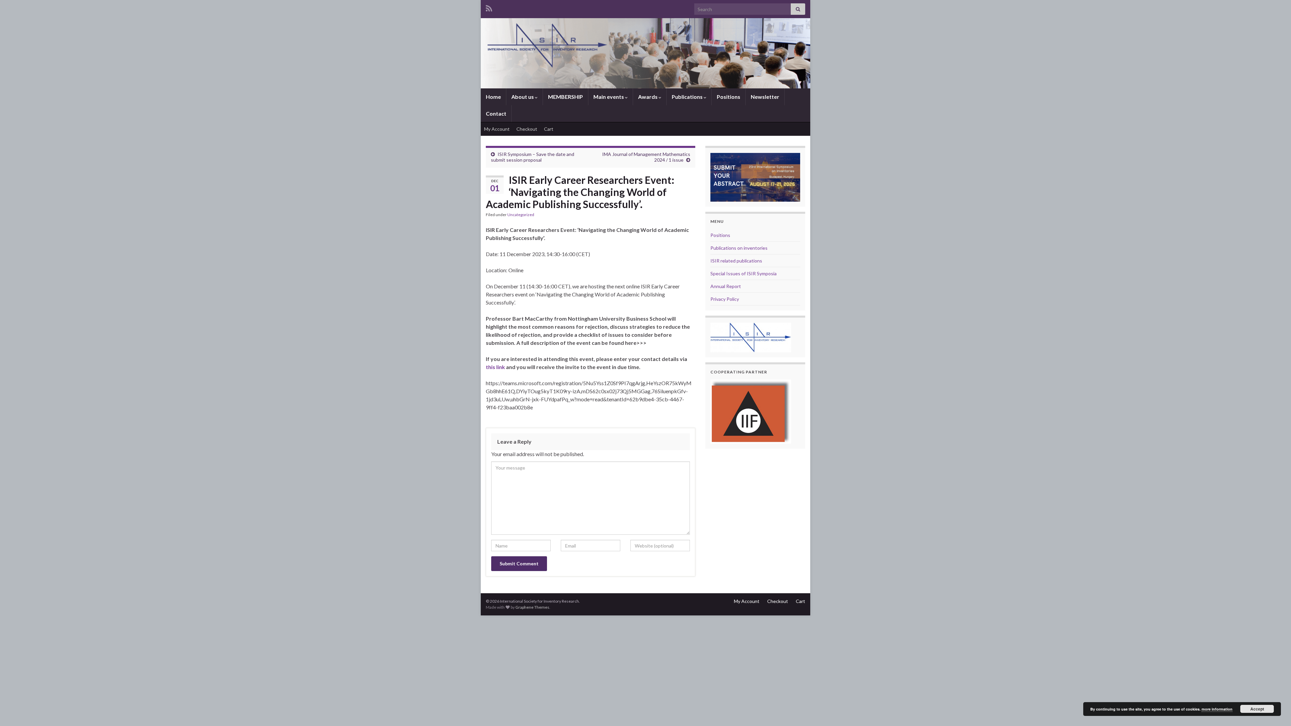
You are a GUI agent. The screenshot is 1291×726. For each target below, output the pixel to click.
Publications (688, 96)
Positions (728, 96)
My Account (497, 129)
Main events (609, 96)
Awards (648, 96)
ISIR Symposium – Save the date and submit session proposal (532, 157)
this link (496, 367)
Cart (548, 129)
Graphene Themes (532, 607)
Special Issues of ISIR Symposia (743, 273)
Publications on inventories (739, 248)
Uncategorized (520, 214)
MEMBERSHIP (565, 96)
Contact (496, 113)
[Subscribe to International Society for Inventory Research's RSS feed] (489, 7)
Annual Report (725, 286)
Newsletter (765, 96)
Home (493, 96)
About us (523, 96)
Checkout (526, 129)
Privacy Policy (724, 299)
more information (1217, 709)
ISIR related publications (736, 261)
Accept (1257, 709)
